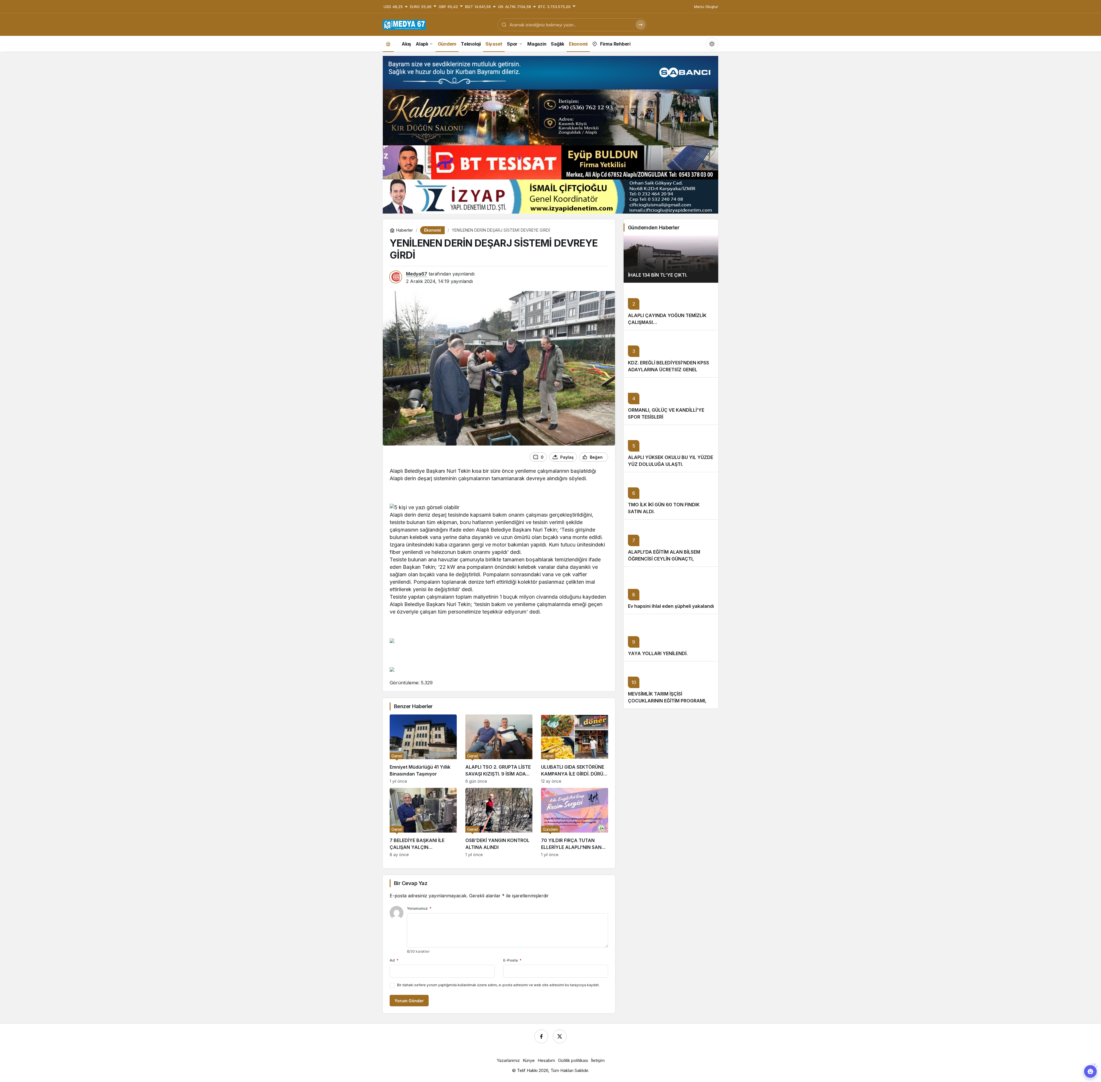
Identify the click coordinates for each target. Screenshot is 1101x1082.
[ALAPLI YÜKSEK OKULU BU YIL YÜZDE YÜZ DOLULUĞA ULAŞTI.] (671, 448)
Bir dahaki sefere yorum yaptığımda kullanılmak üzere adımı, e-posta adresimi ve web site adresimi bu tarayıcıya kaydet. (498, 985)
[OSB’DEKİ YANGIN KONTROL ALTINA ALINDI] (498, 822)
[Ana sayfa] (388, 44)
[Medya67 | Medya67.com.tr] (404, 24)
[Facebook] (541, 1036)
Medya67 (416, 274)
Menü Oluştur (706, 6)
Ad (394, 960)
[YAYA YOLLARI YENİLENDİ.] (671, 637)
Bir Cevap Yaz (410, 883)
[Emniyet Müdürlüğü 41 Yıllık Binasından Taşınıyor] (423, 749)
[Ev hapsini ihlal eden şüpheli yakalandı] (671, 590)
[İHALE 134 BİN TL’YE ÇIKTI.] (671, 259)
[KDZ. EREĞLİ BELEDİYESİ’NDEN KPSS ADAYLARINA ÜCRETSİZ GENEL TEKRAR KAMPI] (671, 353)
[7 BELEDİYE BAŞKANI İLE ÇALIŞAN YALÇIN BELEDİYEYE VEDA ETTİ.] (423, 822)
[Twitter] (560, 1036)
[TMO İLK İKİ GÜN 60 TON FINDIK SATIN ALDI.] (671, 495)
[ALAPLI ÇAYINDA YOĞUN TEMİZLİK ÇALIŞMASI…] (671, 306)
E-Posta (512, 960)
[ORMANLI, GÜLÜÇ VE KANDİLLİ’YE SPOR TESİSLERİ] (671, 401)
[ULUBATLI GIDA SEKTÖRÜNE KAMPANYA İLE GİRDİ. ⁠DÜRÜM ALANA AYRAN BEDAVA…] (574, 749)
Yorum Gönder (409, 1000)
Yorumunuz (419, 908)
